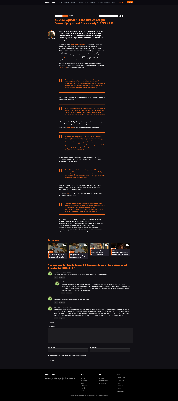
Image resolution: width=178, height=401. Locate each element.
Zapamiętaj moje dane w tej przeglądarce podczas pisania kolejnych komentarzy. (67, 355)
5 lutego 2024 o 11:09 (72, 282)
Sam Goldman (51, 38)
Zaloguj (130, 2)
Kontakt (100, 377)
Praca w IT (101, 382)
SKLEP (113, 2)
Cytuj (56, 277)
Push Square (70, 127)
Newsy (61, 2)
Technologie (92, 2)
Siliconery (69, 193)
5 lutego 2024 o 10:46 (65, 297)
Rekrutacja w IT (102, 383)
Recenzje (66, 2)
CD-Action (58, 16)
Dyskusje (100, 2)
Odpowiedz (62, 277)
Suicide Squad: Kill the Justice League (108, 16)
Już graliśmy (107, 2)
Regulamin (101, 378)
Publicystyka (73, 2)
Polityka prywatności (103, 380)
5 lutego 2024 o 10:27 (65, 272)
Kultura (81, 2)
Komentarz (51, 326)
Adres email (93, 347)
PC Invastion (63, 67)
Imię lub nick (52, 347)
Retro (86, 2)
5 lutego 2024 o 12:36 (67, 307)
